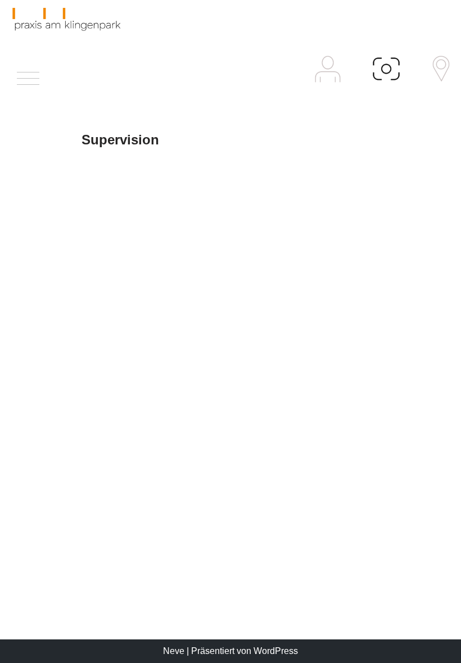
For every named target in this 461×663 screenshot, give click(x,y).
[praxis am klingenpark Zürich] (64, 19)
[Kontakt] (441, 69)
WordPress (276, 651)
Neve (173, 651)
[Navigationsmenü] (28, 81)
